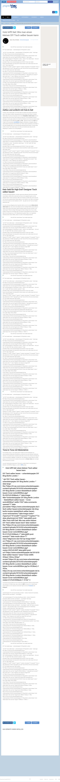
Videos (42, 17)
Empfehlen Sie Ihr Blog (11, 1)
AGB (59, 779)
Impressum (51, 779)
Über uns (46, 779)
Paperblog (2, 779)
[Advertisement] (26, 12)
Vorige (28, 27)
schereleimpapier (24, 40)
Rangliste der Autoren (9, 20)
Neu (8, 17)
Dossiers (34, 17)
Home (4, 1)
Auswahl (15, 17)
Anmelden (50, 1)
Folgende (34, 27)
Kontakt (41, 779)
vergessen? (56, 1)
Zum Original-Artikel (33, 39)
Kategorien (25, 17)
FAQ (56, 779)
